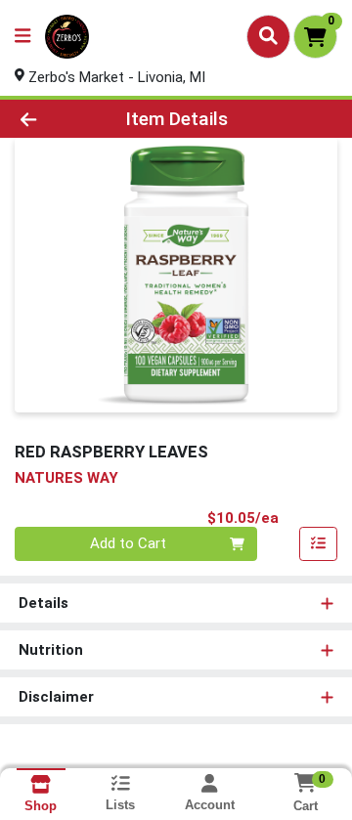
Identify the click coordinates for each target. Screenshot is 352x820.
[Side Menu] (22, 37)
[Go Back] (55, 119)
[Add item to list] (318, 544)
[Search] (268, 36)
